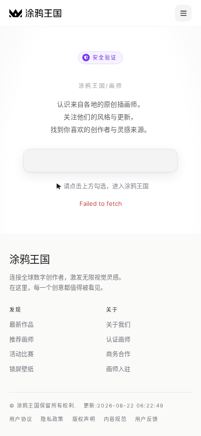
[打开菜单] (183, 13)
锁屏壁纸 (21, 368)
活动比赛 (21, 353)
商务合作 (118, 353)
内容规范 (115, 419)
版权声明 (83, 419)
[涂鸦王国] (35, 13)
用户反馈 (146, 419)
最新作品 (21, 324)
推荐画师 (21, 339)
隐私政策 (52, 419)
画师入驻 (118, 368)
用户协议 (20, 419)
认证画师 (118, 339)
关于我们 (118, 324)
